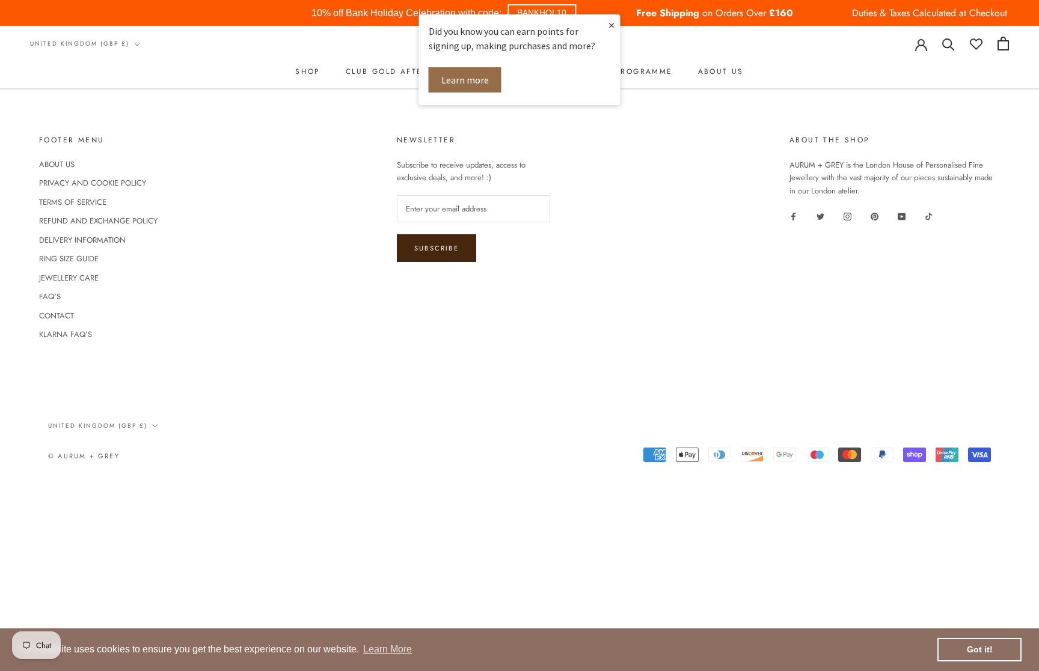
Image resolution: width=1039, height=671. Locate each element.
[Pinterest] (874, 215)
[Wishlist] (976, 43)
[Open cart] (1003, 43)
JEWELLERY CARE (69, 278)
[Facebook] (793, 215)
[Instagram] (847, 215)
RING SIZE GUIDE (69, 258)
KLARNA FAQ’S (65, 334)
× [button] (611, 24)
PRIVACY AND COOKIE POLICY (92, 183)
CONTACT (56, 315)
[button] (541, 13)
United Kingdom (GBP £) (79, 43)
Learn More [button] (387, 649)
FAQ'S (50, 296)
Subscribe (436, 248)
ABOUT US (721, 71)
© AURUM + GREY (84, 456)
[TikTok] (929, 215)
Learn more (465, 80)
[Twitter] (820, 215)
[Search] (948, 43)
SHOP (307, 71)
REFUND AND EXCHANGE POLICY (98, 220)
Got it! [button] (980, 649)
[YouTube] (902, 215)
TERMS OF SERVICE (72, 202)
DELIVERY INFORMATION (82, 240)
